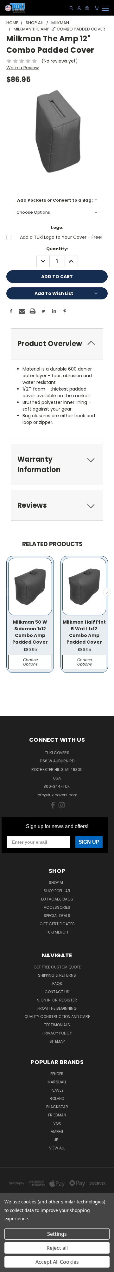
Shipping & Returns (57, 975)
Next (107, 592)
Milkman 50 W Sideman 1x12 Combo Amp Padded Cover (30, 632)
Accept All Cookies (57, 1261)
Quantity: (57, 249)
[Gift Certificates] (87, 8)
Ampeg (57, 1131)
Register (68, 1000)
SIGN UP (89, 842)
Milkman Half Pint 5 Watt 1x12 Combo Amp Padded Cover (84, 632)
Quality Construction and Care (57, 1016)
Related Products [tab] (52, 544)
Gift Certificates (57, 924)
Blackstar (57, 1106)
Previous (7, 592)
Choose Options (30, 662)
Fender (57, 1073)
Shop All (57, 882)
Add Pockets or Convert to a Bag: (57, 200)
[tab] (57, 343)
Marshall (57, 1082)
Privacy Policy (57, 1033)
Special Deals (57, 915)
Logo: (57, 227)
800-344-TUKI (57, 786)
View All (57, 1148)
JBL (57, 1139)
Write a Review (22, 67)
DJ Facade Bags (57, 899)
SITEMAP (57, 1041)
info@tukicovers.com (57, 795)
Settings (57, 1233)
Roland (57, 1098)
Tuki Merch (57, 932)
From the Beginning (57, 1008)
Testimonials (57, 1025)
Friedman (57, 1115)
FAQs (57, 983)
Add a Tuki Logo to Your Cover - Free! (61, 237)
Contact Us (57, 991)
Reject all (57, 1247)
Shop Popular (57, 891)
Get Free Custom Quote (57, 967)
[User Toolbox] (79, 8)
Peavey (57, 1090)
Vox (57, 1123)
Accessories (57, 907)
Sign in (44, 1000)
